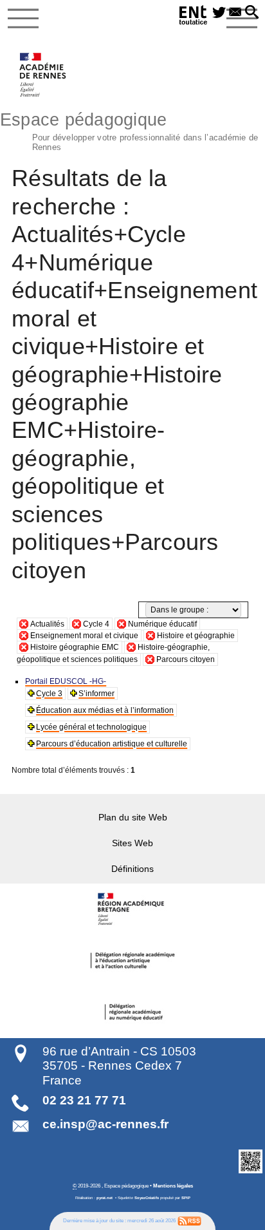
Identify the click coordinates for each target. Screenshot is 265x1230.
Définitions (132, 869)
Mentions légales (173, 1185)
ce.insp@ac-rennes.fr (105, 1124)
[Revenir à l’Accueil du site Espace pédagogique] (43, 75)
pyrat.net (104, 1198)
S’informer (96, 693)
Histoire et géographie (196, 635)
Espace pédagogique (129, 130)
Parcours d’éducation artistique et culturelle (111, 743)
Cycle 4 (96, 624)
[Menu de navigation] (23, 18)
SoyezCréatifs (146, 1198)
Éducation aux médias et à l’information (105, 710)
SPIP (185, 1198)
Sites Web (132, 843)
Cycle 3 (49, 693)
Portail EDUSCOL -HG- (65, 681)
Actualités (47, 624)
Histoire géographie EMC (74, 647)
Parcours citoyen (185, 659)
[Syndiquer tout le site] (189, 1220)
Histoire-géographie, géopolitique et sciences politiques (113, 653)
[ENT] (193, 17)
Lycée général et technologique (91, 727)
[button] (252, 13)
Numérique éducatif (162, 624)
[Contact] (235, 13)
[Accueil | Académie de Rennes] (132, 909)
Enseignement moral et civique (84, 635)
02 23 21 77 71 (84, 1100)
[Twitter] (219, 13)
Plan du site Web (132, 817)
